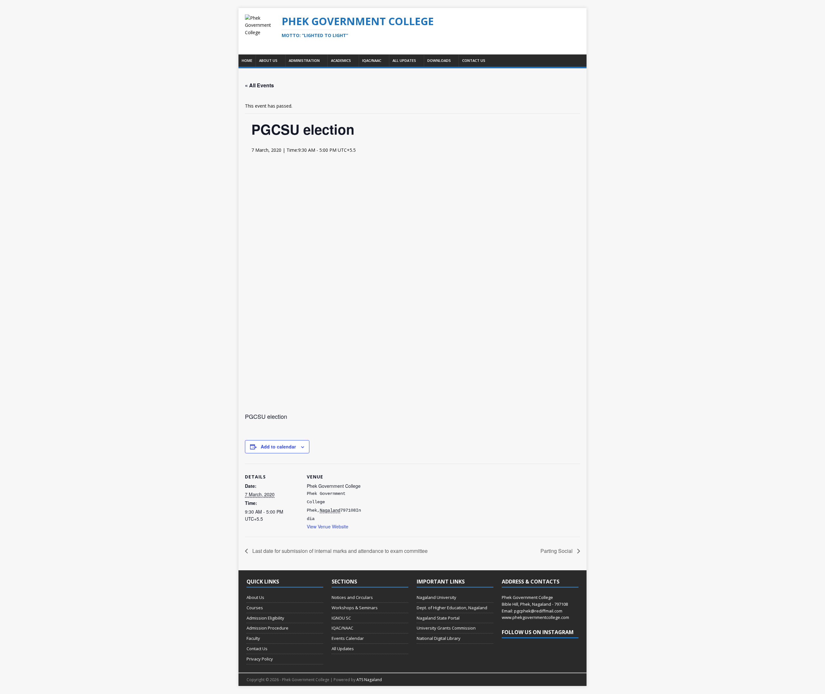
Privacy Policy (260, 659)
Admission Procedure (267, 628)
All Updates (404, 60)
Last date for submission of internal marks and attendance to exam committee (339, 550)
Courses (255, 608)
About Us (268, 60)
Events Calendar (348, 638)
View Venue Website (327, 526)
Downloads (439, 60)
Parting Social (557, 550)
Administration (304, 60)
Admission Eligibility (265, 618)
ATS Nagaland (369, 679)
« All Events (259, 85)
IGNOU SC (341, 618)
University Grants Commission (446, 628)
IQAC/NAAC (371, 60)
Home (247, 60)
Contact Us (473, 60)
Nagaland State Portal (438, 618)
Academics (341, 60)
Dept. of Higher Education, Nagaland (452, 608)
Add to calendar (278, 446)
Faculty (253, 638)
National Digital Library (439, 638)
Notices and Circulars (352, 597)
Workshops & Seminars (355, 608)
